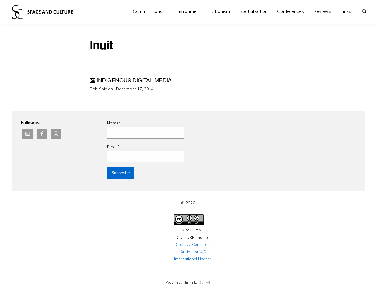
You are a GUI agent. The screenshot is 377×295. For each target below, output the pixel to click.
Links (346, 11)
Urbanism (220, 11)
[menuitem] (149, 11)
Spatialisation (253, 11)
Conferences (290, 11)
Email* (113, 146)
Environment (188, 11)
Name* (114, 123)
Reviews (322, 11)
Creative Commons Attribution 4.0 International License (193, 251)
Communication (149, 11)
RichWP (205, 282)
